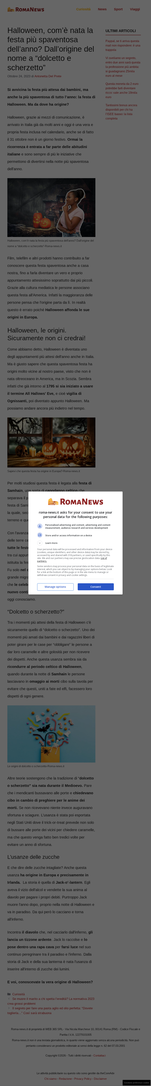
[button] (75, 543)
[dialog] (75, 543)
